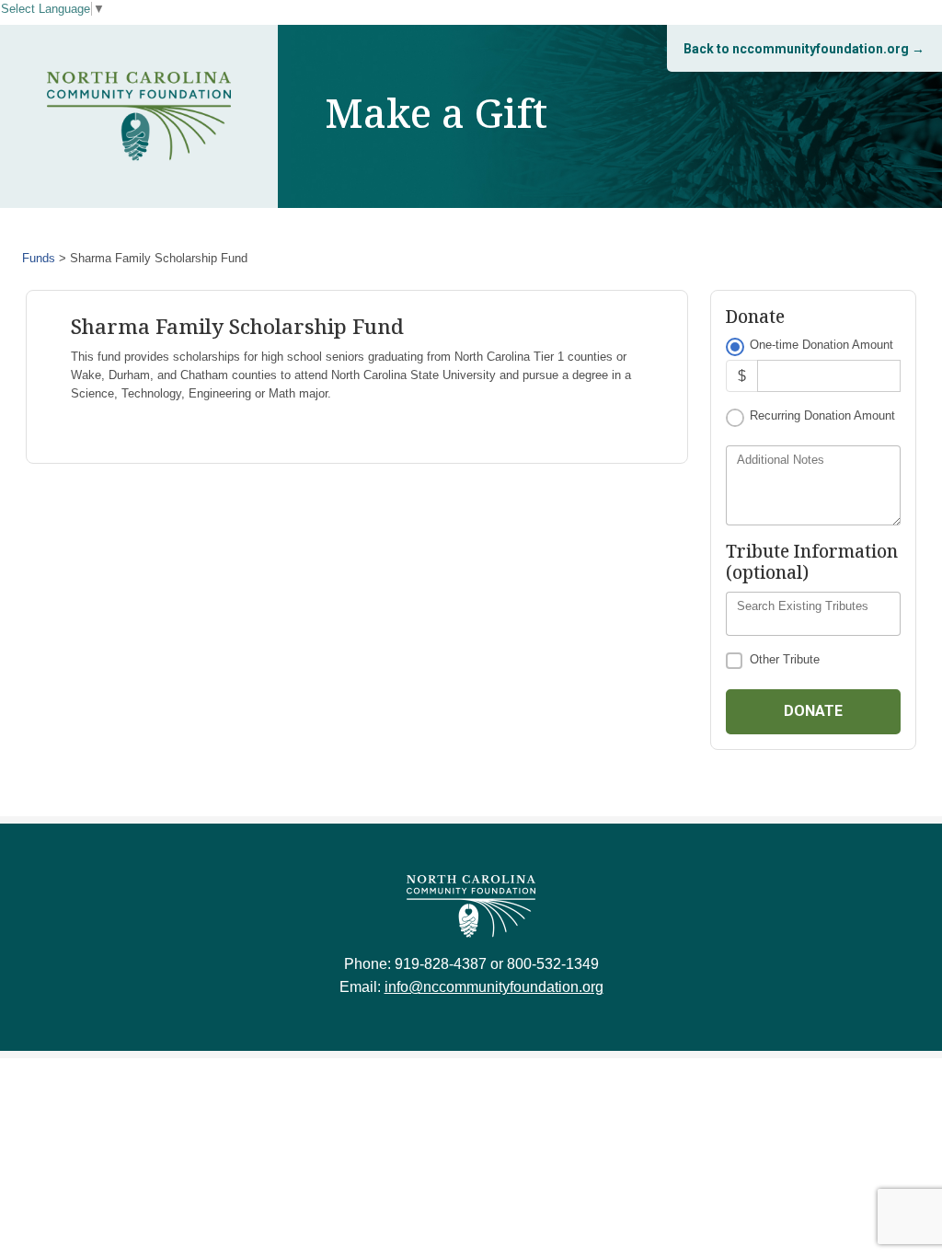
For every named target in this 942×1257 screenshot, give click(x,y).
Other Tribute (785, 659)
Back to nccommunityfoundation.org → (804, 48)
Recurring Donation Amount (822, 415)
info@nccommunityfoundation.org (494, 987)
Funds (38, 258)
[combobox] (813, 614)
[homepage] (139, 116)
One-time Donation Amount (821, 345)
